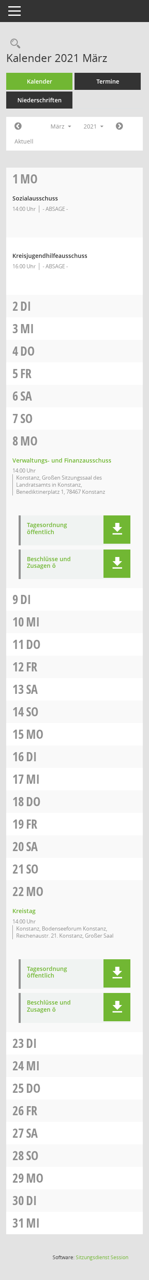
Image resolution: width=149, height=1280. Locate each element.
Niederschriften (39, 100)
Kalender (39, 81)
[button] (116, 529)
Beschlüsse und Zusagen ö (49, 563)
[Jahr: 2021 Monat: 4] (119, 126)
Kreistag (24, 911)
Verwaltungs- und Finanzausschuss (61, 460)
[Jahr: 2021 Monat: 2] (18, 126)
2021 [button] (91, 126)
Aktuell (24, 141)
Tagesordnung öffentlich (47, 529)
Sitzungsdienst (102, 1257)
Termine (107, 81)
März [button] (58, 126)
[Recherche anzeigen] (13, 44)
